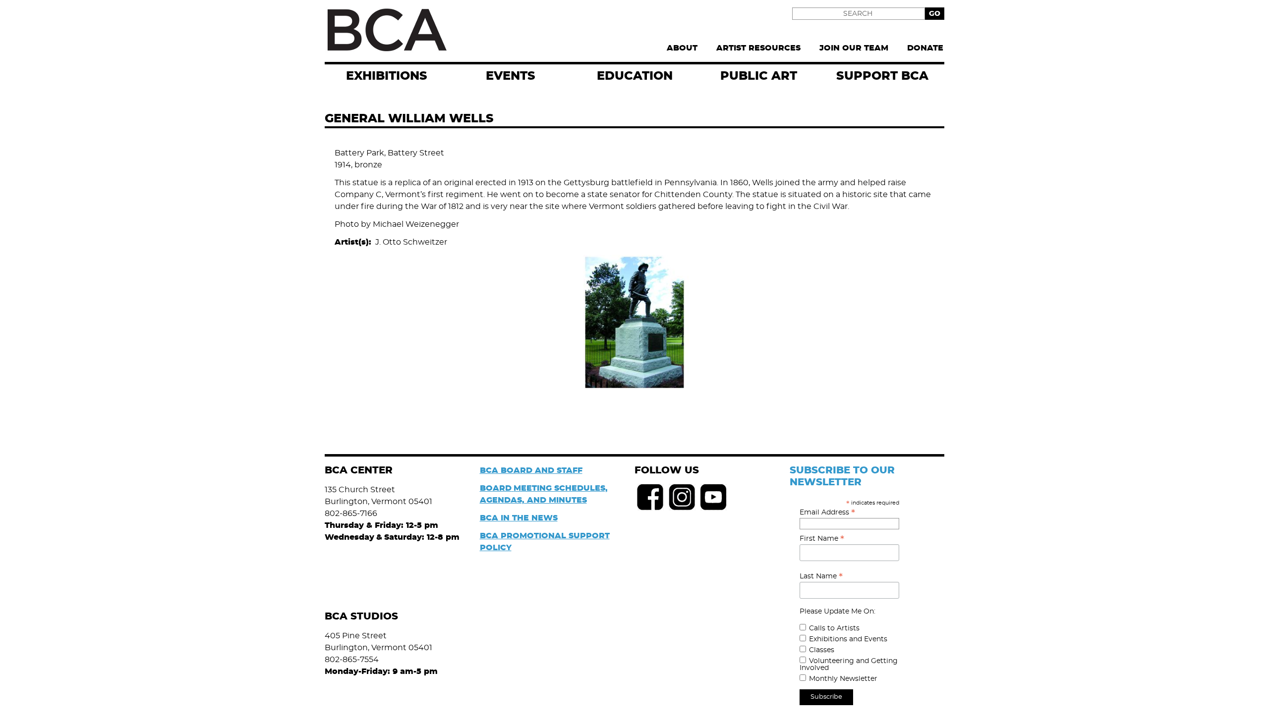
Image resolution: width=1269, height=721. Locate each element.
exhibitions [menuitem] (386, 76)
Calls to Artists (834, 628)
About (682, 48)
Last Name (821, 576)
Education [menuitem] (635, 76)
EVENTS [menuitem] (510, 76)
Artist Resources (758, 48)
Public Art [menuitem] (758, 76)
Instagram (682, 497)
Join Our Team (853, 48)
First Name (822, 539)
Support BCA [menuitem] (882, 76)
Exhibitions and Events (848, 639)
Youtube (713, 497)
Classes (821, 650)
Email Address (827, 512)
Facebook (650, 497)
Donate (925, 48)
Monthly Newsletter (843, 678)
